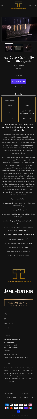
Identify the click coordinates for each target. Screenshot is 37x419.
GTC (5, 319)
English (26, 397)
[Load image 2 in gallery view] (18, 48)
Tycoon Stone (15, 415)
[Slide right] (35, 48)
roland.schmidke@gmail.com (18, 357)
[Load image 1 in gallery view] (9, 48)
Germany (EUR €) (11, 397)
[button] (2, 5)
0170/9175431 (13, 354)
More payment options (18, 86)
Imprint (6, 328)
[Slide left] (2, 48)
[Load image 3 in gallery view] (28, 48)
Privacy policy (8, 323)
